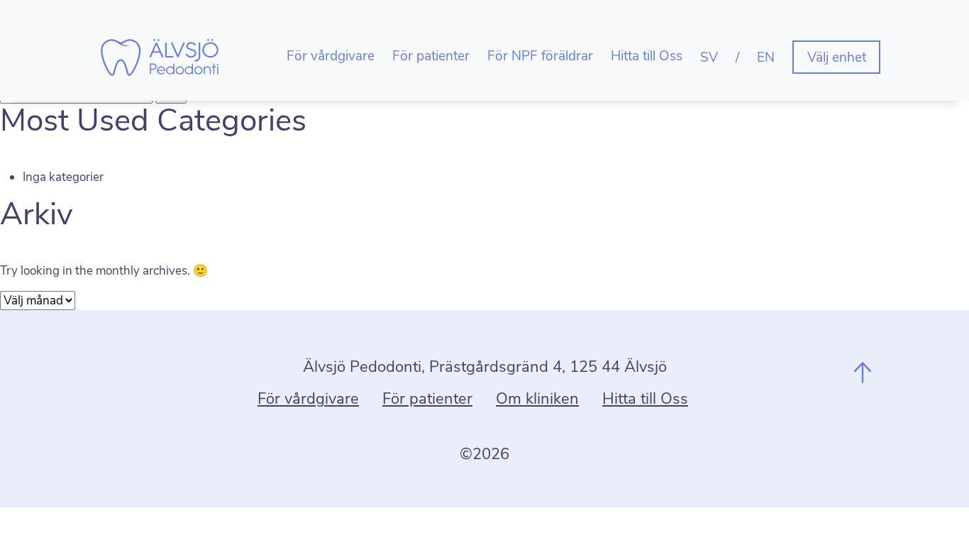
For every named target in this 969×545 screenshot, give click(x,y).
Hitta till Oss (646, 56)
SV (709, 57)
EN (766, 57)
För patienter (431, 56)
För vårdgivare (331, 56)
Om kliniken (537, 398)
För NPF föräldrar (540, 56)
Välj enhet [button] (836, 57)
